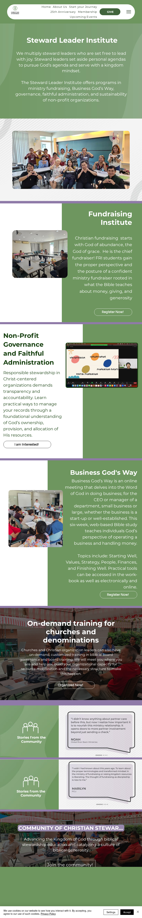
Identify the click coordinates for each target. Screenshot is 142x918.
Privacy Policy (48, 913)
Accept (127, 912)
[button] (27, 444)
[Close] (138, 912)
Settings (110, 912)
